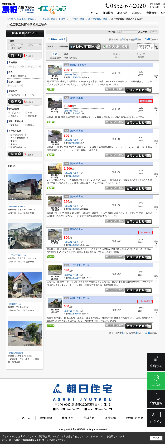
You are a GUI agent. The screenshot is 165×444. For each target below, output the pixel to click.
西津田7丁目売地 (78, 65)
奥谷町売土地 (15, 304)
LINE (156, 384)
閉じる (156, 438)
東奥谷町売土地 (16, 353)
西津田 (77, 77)
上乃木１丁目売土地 (79, 265)
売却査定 (137, 12)
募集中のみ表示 (57, 39)
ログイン (156, 421)
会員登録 (156, 403)
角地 (13, 144)
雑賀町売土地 (76, 98)
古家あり (22, 76)
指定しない (16, 95)
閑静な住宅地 (18, 135)
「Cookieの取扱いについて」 (33, 440)
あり (26, 95)
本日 (30, 112)
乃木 (76, 275)
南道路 (14, 141)
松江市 (71, 77)
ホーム (95, 12)
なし (34, 95)
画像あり (14, 125)
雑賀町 (77, 113)
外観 (55, 54)
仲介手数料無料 (19, 138)
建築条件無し (18, 147)
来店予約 (156, 365)
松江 (76, 74)
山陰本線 (68, 74)
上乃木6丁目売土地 (17, 255)
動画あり (32, 125)
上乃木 (77, 278)
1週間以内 (32, 116)
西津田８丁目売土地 (79, 298)
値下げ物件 (16, 48)
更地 (12, 76)
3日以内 (14, 116)
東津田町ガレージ (17, 206)
